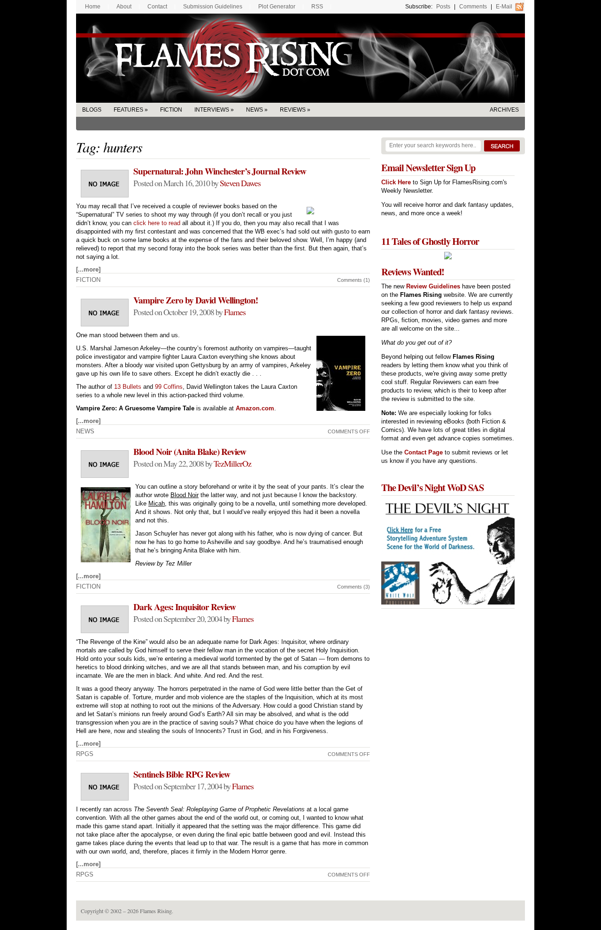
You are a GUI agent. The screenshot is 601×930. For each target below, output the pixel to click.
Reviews (293, 109)
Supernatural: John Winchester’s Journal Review (219, 171)
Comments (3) (353, 587)
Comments (473, 6)
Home (92, 6)
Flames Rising (300, 58)
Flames (235, 312)
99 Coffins (169, 386)
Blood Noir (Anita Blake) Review (189, 451)
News (254, 109)
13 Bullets (127, 386)
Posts (443, 6)
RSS (317, 6)
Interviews (211, 109)
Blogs (91, 109)
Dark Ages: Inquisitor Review (184, 606)
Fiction (171, 109)
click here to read (156, 223)
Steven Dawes (240, 183)
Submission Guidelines (212, 6)
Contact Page (423, 452)
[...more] (88, 269)
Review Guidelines (433, 286)
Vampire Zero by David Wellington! (195, 300)
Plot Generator (276, 6)
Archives (504, 109)
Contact (157, 6)
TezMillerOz (232, 463)
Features (128, 109)
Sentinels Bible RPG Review (181, 774)
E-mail (504, 6)
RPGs (84, 753)
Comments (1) (353, 280)
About (123, 6)
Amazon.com (255, 408)
